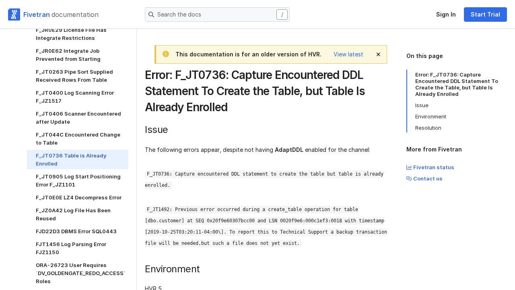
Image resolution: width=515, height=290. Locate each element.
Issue (421, 105)
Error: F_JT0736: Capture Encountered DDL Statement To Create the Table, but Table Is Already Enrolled (456, 84)
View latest (348, 54)
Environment (430, 116)
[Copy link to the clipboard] (233, 108)
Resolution (428, 127)
